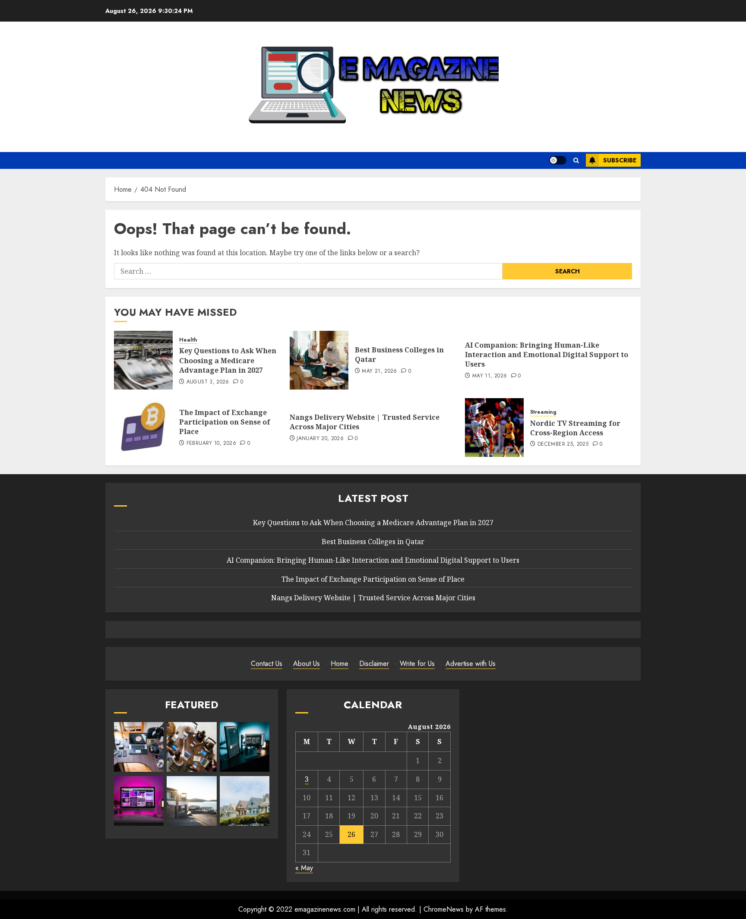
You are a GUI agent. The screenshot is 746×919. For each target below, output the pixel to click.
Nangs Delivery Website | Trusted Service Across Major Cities (364, 421)
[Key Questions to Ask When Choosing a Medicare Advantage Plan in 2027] (143, 360)
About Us (306, 664)
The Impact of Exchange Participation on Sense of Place (224, 422)
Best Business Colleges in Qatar (399, 354)
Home (339, 664)
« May (304, 868)
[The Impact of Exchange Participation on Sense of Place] (143, 427)
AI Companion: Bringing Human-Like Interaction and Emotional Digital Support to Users (546, 354)
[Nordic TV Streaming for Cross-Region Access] (494, 427)
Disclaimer (374, 664)
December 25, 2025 (562, 444)
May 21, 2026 (379, 371)
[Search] (576, 160)
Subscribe (619, 160)
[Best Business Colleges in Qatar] (319, 360)
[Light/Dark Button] (557, 160)
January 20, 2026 (320, 438)
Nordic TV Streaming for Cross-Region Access (575, 427)
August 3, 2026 (207, 382)
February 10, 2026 (211, 443)
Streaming (543, 412)
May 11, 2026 (489, 376)
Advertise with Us (471, 664)
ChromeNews (444, 909)
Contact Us (266, 664)
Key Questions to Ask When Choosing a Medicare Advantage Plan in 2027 (227, 360)
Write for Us (417, 664)
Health (188, 340)
